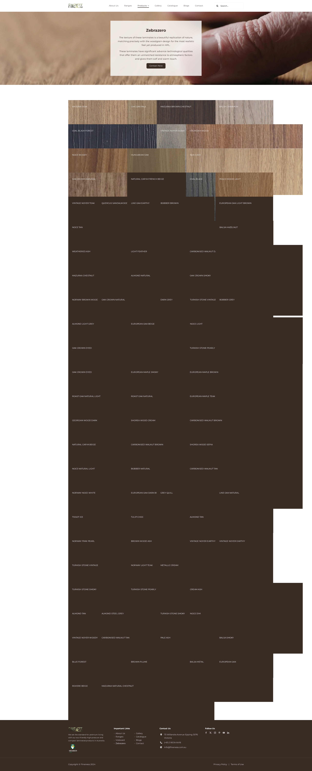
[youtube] (224, 733)
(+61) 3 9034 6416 (172, 742)
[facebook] (206, 733)
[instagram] (215, 733)
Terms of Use (237, 764)
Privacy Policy (220, 764)
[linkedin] (228, 733)
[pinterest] (219, 733)
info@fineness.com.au (175, 747)
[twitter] (210, 733)
